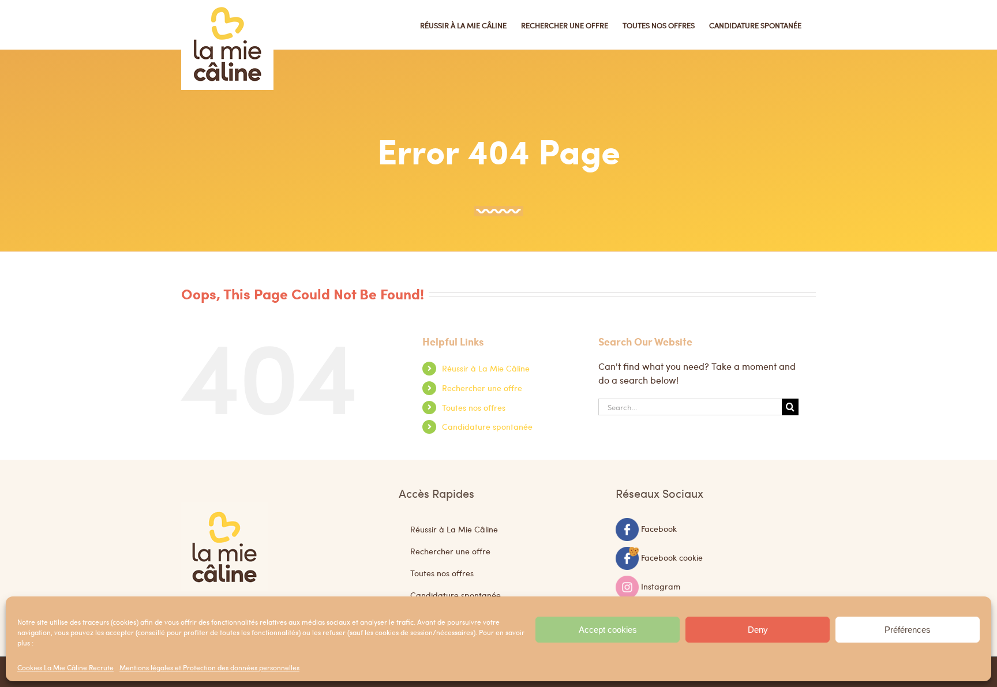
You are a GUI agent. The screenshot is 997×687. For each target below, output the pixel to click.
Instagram (660, 585)
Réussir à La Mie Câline (486, 368)
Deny (758, 630)
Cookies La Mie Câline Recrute (65, 667)
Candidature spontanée (487, 426)
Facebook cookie (672, 556)
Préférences (907, 630)
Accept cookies (608, 630)
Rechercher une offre (482, 387)
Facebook (659, 528)
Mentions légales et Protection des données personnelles (209, 667)
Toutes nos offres (473, 407)
